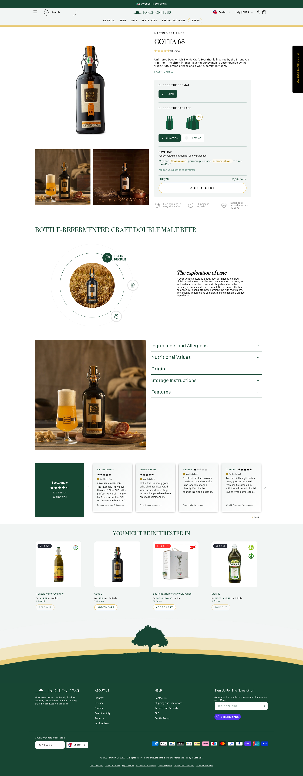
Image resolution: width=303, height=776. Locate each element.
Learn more (162, 72)
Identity (99, 698)
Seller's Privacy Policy (184, 766)
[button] (35, 12)
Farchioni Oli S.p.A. (116, 758)
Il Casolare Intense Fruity (49, 593)
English (222, 12)
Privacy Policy (96, 766)
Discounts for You (297, 69)
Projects (99, 718)
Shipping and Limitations (168, 703)
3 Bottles (172, 138)
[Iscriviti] (264, 706)
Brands (99, 708)
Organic (215, 593)
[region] (177, 487)
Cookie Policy (162, 718)
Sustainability (102, 713)
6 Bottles (195, 136)
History (99, 703)
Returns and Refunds (166, 708)
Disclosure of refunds (146, 766)
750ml (170, 94)
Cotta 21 (98, 593)
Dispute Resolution (204, 766)
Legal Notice (128, 766)
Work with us (102, 723)
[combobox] (222, 12)
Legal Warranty (165, 766)
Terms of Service (112, 766)
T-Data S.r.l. (197, 758)
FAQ (157, 713)
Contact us (161, 698)
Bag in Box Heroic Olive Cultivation (172, 593)
